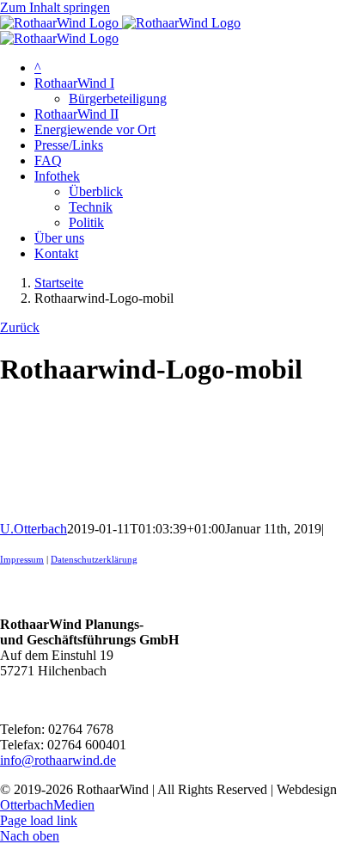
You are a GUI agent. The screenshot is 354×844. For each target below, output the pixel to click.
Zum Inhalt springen (55, 7)
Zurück (20, 327)
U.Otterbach (33, 528)
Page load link (38, 820)
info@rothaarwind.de (58, 760)
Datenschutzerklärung (94, 559)
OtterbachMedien (47, 805)
